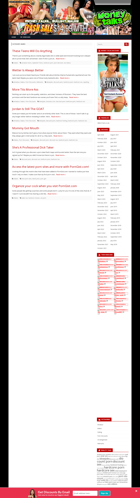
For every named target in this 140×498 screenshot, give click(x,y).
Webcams (40, 82)
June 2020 (113, 173)
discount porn (58, 82)
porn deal (115, 476)
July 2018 (113, 241)
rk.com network (113, 480)
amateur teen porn (119, 454)
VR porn (99, 484)
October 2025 (102, 142)
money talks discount (109, 474)
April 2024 (100, 169)
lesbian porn (107, 473)
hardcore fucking (61, 121)
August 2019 (114, 199)
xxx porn (43, 198)
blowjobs (50, 82)
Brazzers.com (50, 101)
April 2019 (113, 210)
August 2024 (101, 161)
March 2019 (114, 214)
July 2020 (113, 169)
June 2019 (113, 207)
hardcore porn (48, 63)
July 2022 (100, 222)
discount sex (54, 140)
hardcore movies (34, 198)
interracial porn (121, 471)
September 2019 (115, 195)
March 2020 (114, 180)
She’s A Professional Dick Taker (33, 147)
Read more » (60, 59)
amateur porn (101, 454)
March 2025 (101, 150)
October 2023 (102, 180)
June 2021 (113, 142)
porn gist (43, 179)
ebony (103, 465)
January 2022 (101, 241)
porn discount (58, 63)
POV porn (111, 479)
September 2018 (115, 237)
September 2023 (102, 184)
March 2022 (101, 233)
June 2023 (100, 191)
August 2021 (114, 135)
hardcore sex (78, 82)
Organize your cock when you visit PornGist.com (44, 186)
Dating (99, 432)
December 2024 (102, 154)
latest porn (36, 179)
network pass (107, 476)
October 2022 (102, 214)
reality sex (104, 480)
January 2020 (114, 188)
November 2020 (115, 157)
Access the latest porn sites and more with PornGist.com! (50, 167)
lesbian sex (115, 473)
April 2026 (100, 135)
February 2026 (102, 139)
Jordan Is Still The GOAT (28, 109)
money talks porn (120, 474)
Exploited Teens (37, 63)
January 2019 (114, 222)
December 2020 (115, 154)
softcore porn (122, 480)
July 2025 (100, 146)
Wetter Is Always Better (28, 70)
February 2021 (115, 150)
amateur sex (110, 454)
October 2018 (115, 233)
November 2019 (115, 191)
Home (14, 37)
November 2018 (115, 229)
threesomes (123, 482)
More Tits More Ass (25, 89)
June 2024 (100, 165)
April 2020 (113, 176)
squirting (86, 82)
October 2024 (102, 157)
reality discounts (119, 479)
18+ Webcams (25, 37)
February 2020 (115, 184)
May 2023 (100, 195)
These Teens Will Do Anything (32, 51)
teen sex (116, 482)
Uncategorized (102, 440)
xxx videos (67, 63)
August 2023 (101, 188)
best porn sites (27, 179)
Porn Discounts (31, 82)
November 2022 (102, 210)
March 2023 (101, 199)
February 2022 (102, 237)
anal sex (104, 456)
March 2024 (101, 173)
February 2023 (102, 203)
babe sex (25, 198)
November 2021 (102, 244)
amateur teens (26, 63)
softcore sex (101, 482)
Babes (16, 63)
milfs (101, 474)
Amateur (17, 82)
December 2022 (102, 207)
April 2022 (100, 229)
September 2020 (115, 165)
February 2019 (115, 218)
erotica (108, 465)
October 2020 (115, 161)
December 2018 (115, 225)
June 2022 (100, 225)
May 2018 (113, 244)
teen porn (109, 482)
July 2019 (113, 203)
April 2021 (113, 146)
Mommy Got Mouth (25, 128)
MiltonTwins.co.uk (103, 123)
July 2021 (113, 139)
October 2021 (102, 248)
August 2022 (101, 218)
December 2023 (102, 176)
